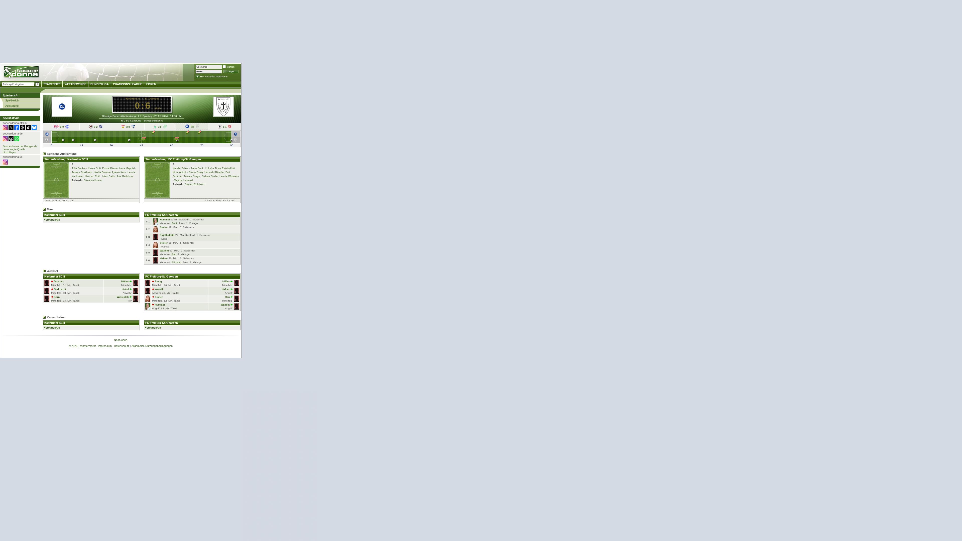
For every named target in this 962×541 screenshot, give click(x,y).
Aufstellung (12, 105)
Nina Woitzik (180, 172)
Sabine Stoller (210, 176)
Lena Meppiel (127, 168)
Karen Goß (94, 168)
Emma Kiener (109, 168)
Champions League (127, 84)
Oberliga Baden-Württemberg (119, 116)
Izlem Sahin (108, 176)
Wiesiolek (123, 297)
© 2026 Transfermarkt (82, 345)
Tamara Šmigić (192, 176)
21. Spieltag (145, 116)
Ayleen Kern (119, 172)
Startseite (52, 84)
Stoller (164, 227)
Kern (57, 297)
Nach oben (120, 339)
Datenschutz (122, 345)
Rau (174, 254)
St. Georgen (152, 98)
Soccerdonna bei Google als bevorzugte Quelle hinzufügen (20, 149)
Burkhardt (60, 289)
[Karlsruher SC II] (62, 108)
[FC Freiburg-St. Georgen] (223, 115)
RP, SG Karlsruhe (131, 120)
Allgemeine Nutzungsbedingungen (152, 345)
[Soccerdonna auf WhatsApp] (16, 140)
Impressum (105, 345)
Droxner (59, 281)
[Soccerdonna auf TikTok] (28, 128)
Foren (151, 84)
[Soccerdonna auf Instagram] (5, 128)
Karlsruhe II (133, 98)
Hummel (165, 219)
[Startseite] (21, 72)
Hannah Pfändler (214, 172)
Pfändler (176, 262)
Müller (125, 281)
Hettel (125, 289)
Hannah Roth (92, 176)
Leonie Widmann (229, 176)
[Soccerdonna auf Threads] (22, 128)
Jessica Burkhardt (82, 172)
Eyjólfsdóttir (167, 235)
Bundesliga (99, 84)
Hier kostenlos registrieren (213, 76)
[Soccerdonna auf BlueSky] (34, 128)
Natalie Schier (181, 168)
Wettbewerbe (75, 84)
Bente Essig (196, 172)
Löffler (226, 281)
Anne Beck (197, 168)
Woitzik (159, 289)
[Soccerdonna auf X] (11, 128)
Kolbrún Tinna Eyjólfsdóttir (220, 168)
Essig (158, 281)
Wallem (164, 250)
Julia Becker (79, 168)
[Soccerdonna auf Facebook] (16, 128)
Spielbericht (12, 100)
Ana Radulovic (125, 176)
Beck (174, 223)
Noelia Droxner (102, 172)
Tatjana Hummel (183, 180)
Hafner (164, 258)
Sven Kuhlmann (93, 180)
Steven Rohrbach (195, 184)
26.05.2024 (161, 116)
